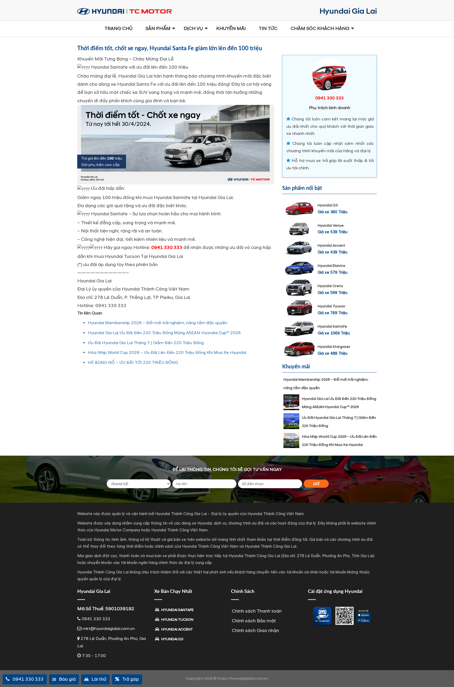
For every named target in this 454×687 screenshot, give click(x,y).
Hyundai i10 (328, 205)
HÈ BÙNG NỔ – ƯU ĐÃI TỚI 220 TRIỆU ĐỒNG (133, 362)
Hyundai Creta (330, 286)
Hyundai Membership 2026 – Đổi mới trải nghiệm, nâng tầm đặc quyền (157, 322)
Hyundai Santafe (332, 326)
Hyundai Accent (331, 245)
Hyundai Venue (331, 225)
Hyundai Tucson (331, 306)
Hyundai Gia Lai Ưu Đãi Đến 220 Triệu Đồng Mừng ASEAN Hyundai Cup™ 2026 (164, 332)
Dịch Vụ (193, 29)
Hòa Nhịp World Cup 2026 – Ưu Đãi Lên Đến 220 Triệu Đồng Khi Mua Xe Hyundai (167, 352)
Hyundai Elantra (331, 265)
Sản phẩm (158, 29)
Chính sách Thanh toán (257, 611)
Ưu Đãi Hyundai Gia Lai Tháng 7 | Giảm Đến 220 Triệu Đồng (146, 342)
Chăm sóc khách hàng (320, 29)
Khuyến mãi (231, 29)
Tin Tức (268, 29)
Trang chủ (118, 29)
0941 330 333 (166, 248)
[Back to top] (446, 674)
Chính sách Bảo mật (254, 621)
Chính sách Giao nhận (255, 631)
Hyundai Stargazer (334, 346)
